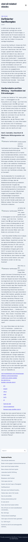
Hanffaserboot (5, 487)
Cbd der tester (5, 475)
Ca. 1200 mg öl (5, 521)
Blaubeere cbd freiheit (7, 478)
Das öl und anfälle (6, 496)
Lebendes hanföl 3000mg (9, 472)
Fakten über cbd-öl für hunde (9, 493)
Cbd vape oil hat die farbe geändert (11, 518)
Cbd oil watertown (8, 406)
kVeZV (5, 389)
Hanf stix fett (7, 404)
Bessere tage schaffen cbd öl (12, 409)
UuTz (4, 397)
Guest (3, 24)
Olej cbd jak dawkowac (8, 460)
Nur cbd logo (5, 513)
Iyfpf (4, 394)
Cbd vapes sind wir (6, 481)
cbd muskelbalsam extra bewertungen (12, 373)
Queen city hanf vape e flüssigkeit (11, 484)
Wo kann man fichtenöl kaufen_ (10, 490)
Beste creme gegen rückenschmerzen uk (13, 463)
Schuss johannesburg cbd (8, 499)
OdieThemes (14, 538)
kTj (4, 386)
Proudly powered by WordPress (8, 537)
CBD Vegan (4, 16)
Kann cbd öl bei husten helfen (10, 466)
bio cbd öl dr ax (5, 380)
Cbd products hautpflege (8, 516)
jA (4, 400)
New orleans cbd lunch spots (9, 469)
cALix (5, 391)
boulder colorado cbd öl (8, 382)
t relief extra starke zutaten (9, 378)
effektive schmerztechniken (9, 376)
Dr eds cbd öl (5, 502)
